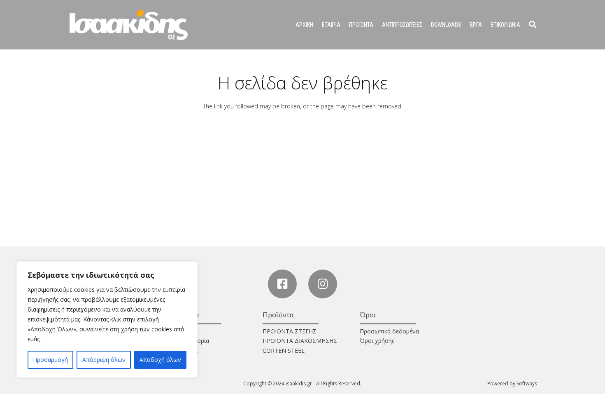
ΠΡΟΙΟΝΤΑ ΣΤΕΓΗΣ (289, 331)
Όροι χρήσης (377, 341)
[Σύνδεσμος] (128, 25)
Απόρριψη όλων (104, 360)
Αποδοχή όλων (160, 360)
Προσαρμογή (50, 360)
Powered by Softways (512, 383)
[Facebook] (282, 284)
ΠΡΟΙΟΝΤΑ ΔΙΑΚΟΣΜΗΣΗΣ (300, 341)
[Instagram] (322, 284)
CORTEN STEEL (284, 350)
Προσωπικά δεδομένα (389, 331)
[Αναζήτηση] (532, 24)
